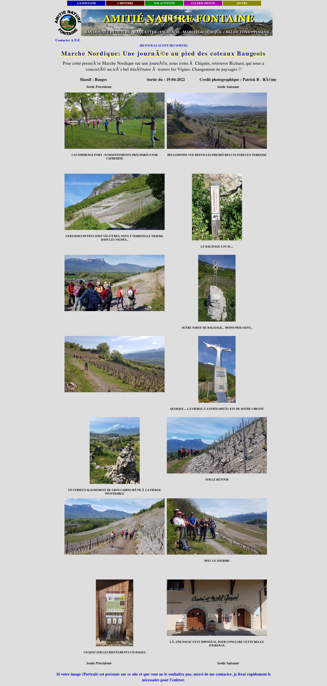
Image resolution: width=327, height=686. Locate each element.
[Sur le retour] (217, 445)
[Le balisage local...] (217, 207)
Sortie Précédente (99, 86)
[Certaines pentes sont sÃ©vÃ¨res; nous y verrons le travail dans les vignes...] (114, 202)
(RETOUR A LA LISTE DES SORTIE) (164, 45)
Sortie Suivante (228, 86)
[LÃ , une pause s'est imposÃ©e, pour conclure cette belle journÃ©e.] (217, 607)
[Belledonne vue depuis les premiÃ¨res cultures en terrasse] (217, 121)
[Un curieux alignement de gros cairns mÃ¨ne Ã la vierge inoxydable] (114, 450)
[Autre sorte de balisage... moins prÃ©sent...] (217, 288)
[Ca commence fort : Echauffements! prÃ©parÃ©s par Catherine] (114, 121)
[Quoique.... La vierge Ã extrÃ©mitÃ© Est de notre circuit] (217, 369)
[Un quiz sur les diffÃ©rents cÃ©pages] (114, 612)
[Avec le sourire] (217, 526)
